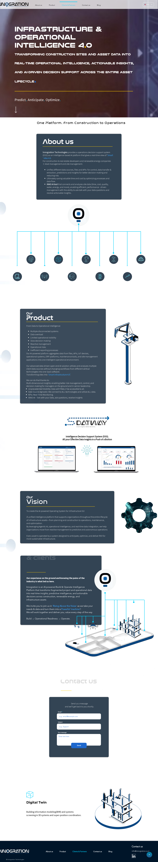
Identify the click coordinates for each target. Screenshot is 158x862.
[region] (81, 54)
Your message (62, 732)
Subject (60, 722)
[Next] (149, 854)
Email (59, 712)
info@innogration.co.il (140, 851)
